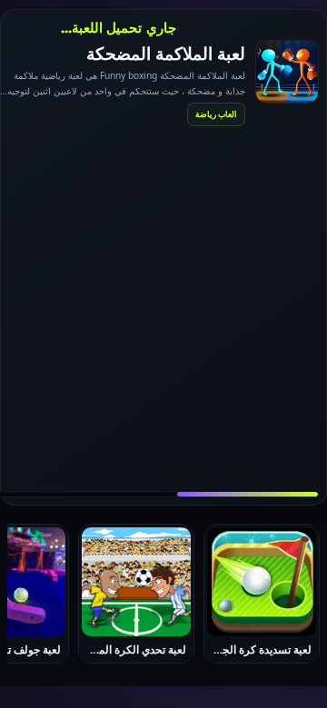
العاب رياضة (216, 114)
